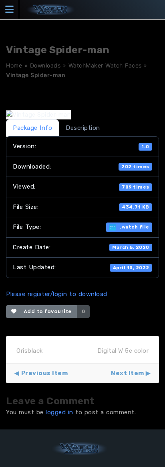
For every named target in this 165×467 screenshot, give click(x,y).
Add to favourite (46, 311)
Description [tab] (83, 127)
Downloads (45, 65)
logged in (59, 412)
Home (14, 65)
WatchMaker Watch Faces (105, 65)
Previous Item (44, 373)
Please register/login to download (56, 294)
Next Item (127, 373)
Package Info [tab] (32, 127)
